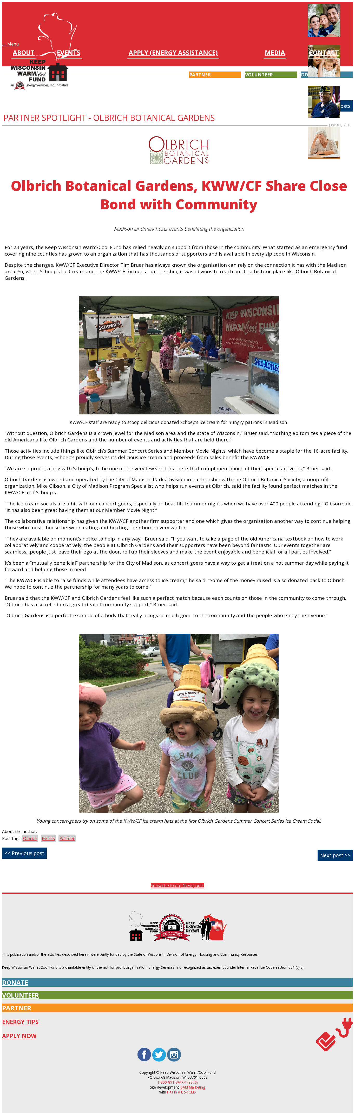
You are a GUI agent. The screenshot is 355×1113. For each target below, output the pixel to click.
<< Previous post (24, 853)
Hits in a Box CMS (181, 1092)
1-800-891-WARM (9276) (177, 1082)
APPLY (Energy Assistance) (173, 53)
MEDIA (275, 53)
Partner (67, 838)
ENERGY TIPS (20, 1022)
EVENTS (68, 53)
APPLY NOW (19, 1036)
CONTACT (324, 53)
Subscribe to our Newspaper (177, 885)
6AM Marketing (193, 1087)
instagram (174, 1049)
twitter (159, 1049)
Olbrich (30, 838)
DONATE (15, 982)
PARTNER (16, 1008)
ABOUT (24, 53)
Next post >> (335, 855)
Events (48, 838)
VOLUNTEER (20, 995)
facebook (144, 1049)
